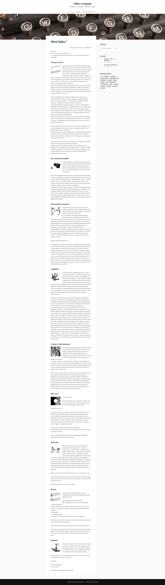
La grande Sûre (104, 84)
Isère (107, 82)
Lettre (110, 84)
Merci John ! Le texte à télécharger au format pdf (62, 570)
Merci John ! (59, 41)
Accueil (71, 11)
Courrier (110, 80)
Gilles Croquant (82, 3)
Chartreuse (103, 80)
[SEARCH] (117, 48)
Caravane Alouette (114, 78)
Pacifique (103, 86)
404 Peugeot (106, 76)
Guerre (114, 80)
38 (101, 76)
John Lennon (113, 82)
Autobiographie (104, 78)
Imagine (102, 82)
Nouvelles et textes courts (88, 11)
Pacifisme (109, 86)
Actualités (78, 11)
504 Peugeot (113, 76)
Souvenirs (115, 86)
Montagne (116, 84)
